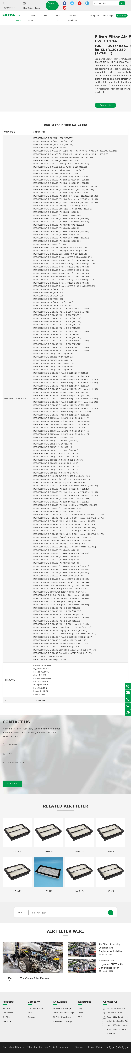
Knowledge (108, 16)
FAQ (80, 1008)
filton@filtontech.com (31, 8)
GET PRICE (12, 784)
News (30, 1013)
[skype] (128, 686)
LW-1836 (48, 851)
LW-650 (110, 891)
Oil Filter (6, 1017)
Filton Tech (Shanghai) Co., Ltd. (32, 1047)
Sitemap (79, 1047)
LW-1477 (79, 891)
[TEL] (128, 699)
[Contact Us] (128, 712)
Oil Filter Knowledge (62, 1017)
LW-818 (48, 891)
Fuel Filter (7, 1021)
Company (94, 16)
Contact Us (52, 4)
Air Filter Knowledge (62, 1008)
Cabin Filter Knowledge (63, 1013)
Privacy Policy (95, 1047)
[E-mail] (128, 692)
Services (31, 1017)
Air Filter (6, 1008)
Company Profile (35, 1008)
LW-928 (110, 851)
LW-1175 (79, 851)
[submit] (122, 3)
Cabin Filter (8, 1013)
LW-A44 (17, 851)
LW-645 (17, 891)
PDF (79, 1017)
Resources (121, 16)
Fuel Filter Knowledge (62, 1021)
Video (80, 1013)
